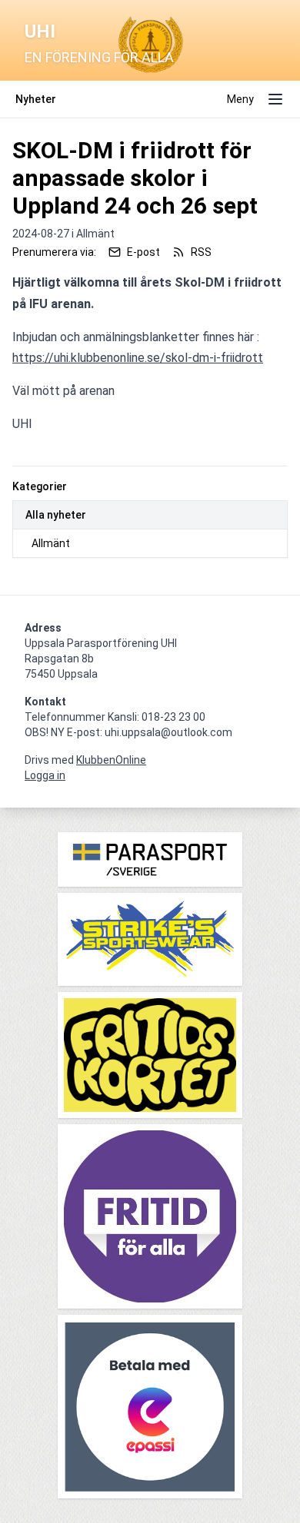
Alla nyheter (55, 515)
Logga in (45, 775)
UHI (40, 31)
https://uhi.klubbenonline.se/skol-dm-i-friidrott (137, 357)
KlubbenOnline (111, 760)
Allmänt (51, 543)
